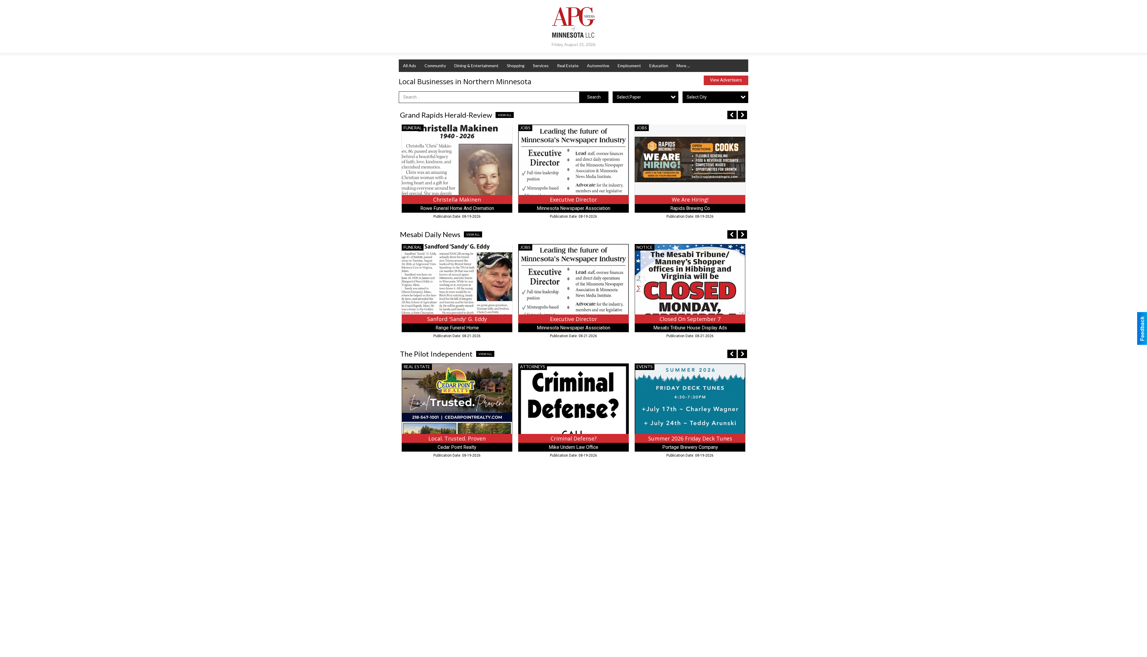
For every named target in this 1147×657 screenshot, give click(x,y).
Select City (697, 97)
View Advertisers (726, 80)
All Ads (409, 65)
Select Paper (629, 97)
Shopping (516, 65)
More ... (683, 65)
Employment (629, 65)
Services (541, 65)
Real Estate (568, 65)
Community (435, 65)
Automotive (598, 65)
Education (658, 65)
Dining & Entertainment (476, 65)
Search (594, 97)
